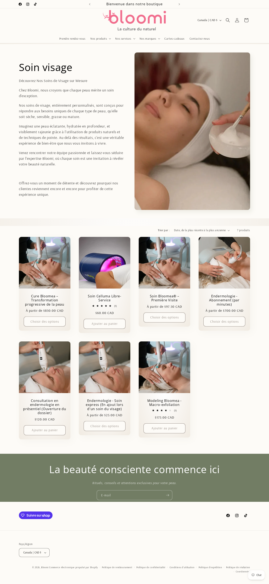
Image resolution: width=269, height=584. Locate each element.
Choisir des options (44, 322)
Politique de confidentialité (150, 567)
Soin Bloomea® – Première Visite (164, 298)
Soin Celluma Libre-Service (104, 298)
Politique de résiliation (238, 567)
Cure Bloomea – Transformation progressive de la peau (44, 300)
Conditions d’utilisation (182, 567)
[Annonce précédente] (89, 4)
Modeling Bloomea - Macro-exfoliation (164, 403)
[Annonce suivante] (179, 4)
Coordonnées (243, 571)
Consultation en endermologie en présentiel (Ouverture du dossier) (44, 407)
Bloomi (44, 567)
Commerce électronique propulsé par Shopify (73, 567)
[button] (100, 38)
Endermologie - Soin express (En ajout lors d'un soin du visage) (104, 405)
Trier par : (164, 230)
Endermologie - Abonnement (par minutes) (224, 300)
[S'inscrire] (167, 495)
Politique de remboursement (117, 567)
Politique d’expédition (210, 567)
